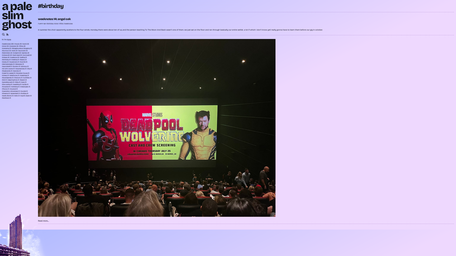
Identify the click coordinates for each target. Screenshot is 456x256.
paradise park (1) (8, 82)
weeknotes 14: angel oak (54, 19)
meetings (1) (25, 75)
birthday (50, 23)
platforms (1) (14, 75)
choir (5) (6, 46)
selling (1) (24, 57)
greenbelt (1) (15, 93)
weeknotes (69, 23)
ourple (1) (24, 91)
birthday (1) (7, 59)
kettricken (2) (7, 53)
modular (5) (14, 46)
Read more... (43, 221)
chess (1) (6, 75)
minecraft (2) (7, 55)
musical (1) (14, 89)
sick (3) (15, 50)
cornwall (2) (27, 55)
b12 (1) (5, 80)
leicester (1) (20, 64)
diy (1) (30, 68)
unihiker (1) (27, 77)
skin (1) (17, 95)
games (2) (25, 53)
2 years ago (42, 23)
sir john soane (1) (9, 68)
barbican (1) (7, 98)
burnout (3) (7, 50)
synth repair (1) (26, 95)
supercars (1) (14, 62)
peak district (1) (8, 95)
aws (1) (24, 82)
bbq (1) (18, 82)
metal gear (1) (25, 86)
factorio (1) (18, 77)
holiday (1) (24, 93)
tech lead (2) (17, 55)
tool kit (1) (24, 62)
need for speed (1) (9, 73)
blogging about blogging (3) (22, 48)
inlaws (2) (6, 57)
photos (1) (25, 66)
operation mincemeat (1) (11, 91)
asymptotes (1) (21, 68)
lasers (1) (24, 59)
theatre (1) (6, 93)
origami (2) (17, 53)
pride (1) (25, 84)
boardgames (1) (8, 77)
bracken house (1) (23, 73)
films (61, 23)
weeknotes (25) (8, 44)
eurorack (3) (23, 50)
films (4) (22, 46)
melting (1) (15, 59)
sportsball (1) (7, 66)
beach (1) (24, 80)
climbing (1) (16, 86)
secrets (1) (17, 71)
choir (57, 23)
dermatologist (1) (9, 64)
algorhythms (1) (13, 80)
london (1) (16, 66)
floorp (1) (6, 89)
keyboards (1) (7, 71)
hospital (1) (6, 86)
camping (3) (7, 48)
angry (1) (6, 62)
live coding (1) (7, 84)
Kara (9, 39)
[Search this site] (3, 34)
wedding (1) (17, 84)
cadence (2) (15, 57)
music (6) (18, 44)
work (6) (26, 44)
